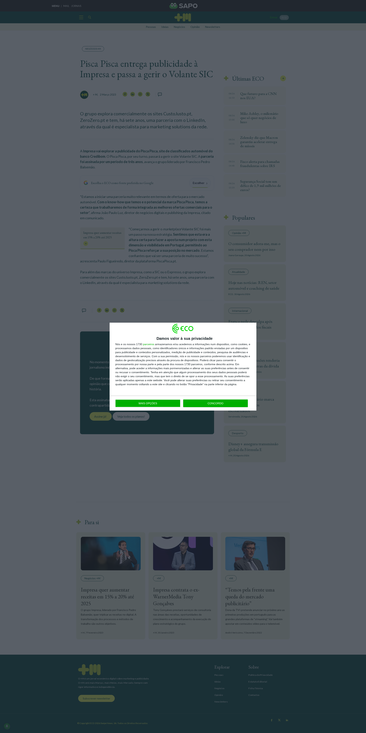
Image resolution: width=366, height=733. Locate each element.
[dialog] (183, 367)
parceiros (148, 344)
